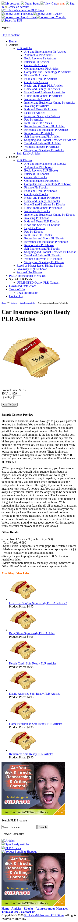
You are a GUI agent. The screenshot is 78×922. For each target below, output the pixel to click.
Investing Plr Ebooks (36, 218)
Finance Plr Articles (36, 75)
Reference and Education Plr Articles (46, 129)
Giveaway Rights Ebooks (32, 269)
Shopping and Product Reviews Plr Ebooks (50, 252)
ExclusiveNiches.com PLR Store (44, 915)
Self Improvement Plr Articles (42, 136)
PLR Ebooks (24, 160)
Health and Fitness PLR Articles (43, 85)
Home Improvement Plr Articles (43, 95)
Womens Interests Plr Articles (41, 146)
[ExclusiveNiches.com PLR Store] (23, 10)
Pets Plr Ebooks (33, 231)
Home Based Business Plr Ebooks (44, 204)
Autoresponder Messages (52, 908)
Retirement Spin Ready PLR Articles (31, 754)
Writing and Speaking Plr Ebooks (44, 262)
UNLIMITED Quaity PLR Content (38, 282)
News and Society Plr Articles (42, 116)
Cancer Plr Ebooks (35, 177)
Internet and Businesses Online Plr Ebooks (49, 214)
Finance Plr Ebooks (36, 187)
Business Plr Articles (36, 61)
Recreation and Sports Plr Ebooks (44, 238)
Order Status (32, 3)
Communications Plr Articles (41, 68)
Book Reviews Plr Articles (40, 58)
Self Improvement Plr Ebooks (42, 248)
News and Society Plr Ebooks (42, 224)
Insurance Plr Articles (37, 99)
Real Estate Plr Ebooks (38, 235)
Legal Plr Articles (34, 112)
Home (12, 41)
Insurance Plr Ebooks (37, 211)
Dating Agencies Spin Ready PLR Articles (34, 693)
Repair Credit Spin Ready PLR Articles (32, 663)
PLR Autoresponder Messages (27, 275)
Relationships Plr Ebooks (39, 245)
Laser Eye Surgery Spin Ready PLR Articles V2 (38, 603)
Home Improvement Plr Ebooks (43, 207)
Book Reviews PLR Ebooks (41, 170)
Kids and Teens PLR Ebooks (41, 221)
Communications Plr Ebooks (41, 180)
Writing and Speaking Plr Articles (44, 150)
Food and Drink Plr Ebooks (40, 190)
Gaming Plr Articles (36, 82)
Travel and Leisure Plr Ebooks (42, 255)
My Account (12, 3)
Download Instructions (22, 286)
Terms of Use (17, 289)
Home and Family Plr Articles (42, 89)
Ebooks (28, 908)
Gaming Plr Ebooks (36, 194)
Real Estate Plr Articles (38, 123)
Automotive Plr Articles (38, 55)
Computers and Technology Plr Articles (47, 72)
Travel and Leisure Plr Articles (42, 143)
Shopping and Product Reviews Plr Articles (50, 139)
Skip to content (11, 35)
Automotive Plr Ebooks (38, 167)
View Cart (50, 3)
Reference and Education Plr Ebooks (46, 241)
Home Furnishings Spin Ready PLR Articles (35, 723)
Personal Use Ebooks (29, 272)
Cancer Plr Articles (35, 65)
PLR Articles (24, 48)
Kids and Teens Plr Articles (40, 109)
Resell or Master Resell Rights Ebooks (40, 265)
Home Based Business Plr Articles (44, 92)
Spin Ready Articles (29, 153)
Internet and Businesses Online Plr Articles (49, 102)
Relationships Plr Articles (39, 133)
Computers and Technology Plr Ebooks (47, 184)
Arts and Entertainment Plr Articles (45, 51)
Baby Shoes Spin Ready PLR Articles (32, 633)
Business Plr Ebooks (36, 173)
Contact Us (16, 296)
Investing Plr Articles (36, 106)
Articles (14, 303)
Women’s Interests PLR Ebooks (43, 258)
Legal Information (27, 292)
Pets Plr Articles (33, 119)
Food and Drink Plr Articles (40, 78)
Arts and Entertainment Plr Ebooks (45, 163)
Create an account (18, 6)
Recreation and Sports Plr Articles (44, 126)
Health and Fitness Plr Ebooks (42, 197)
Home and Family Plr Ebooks (42, 201)
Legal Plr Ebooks (34, 228)
